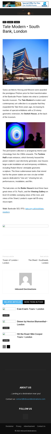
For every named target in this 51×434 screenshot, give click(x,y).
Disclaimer (10, 426)
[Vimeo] (25, 416)
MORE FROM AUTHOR (33, 302)
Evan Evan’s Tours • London (30, 309)
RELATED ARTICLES (12, 302)
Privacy (18, 426)
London (10, 22)
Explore (17, 22)
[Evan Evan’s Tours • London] (9, 312)
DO (4, 22)
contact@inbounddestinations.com (30, 399)
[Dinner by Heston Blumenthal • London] (9, 324)
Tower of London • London (11, 261)
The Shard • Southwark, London (38, 261)
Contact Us (41, 426)
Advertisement (29, 426)
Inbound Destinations (25, 289)
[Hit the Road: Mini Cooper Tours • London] (9, 337)
